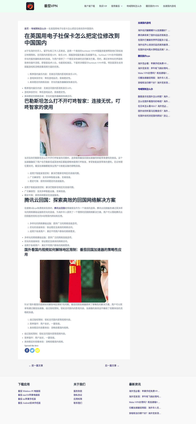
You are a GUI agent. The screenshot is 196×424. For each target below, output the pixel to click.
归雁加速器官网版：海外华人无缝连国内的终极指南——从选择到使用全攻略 (154, 78)
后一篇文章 (112, 365)
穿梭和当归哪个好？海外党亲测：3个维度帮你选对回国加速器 (154, 83)
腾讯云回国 (59, 208)
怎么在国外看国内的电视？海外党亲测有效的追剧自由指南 (154, 101)
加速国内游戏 (169, 6)
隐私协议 (78, 395)
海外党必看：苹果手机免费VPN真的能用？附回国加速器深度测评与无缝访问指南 (154, 63)
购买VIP (103, 6)
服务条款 (78, 391)
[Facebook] (27, 350)
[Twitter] (32, 350)
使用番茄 (115, 6)
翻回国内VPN (152, 6)
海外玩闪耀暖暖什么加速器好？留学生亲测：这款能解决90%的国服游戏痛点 (154, 30)
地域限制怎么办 (134, 6)
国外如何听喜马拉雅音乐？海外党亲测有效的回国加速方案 (154, 111)
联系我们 (78, 403)
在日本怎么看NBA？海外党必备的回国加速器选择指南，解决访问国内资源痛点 (154, 106)
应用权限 (78, 399)
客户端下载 (89, 6)
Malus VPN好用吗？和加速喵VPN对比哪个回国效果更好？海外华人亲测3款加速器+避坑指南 (154, 73)
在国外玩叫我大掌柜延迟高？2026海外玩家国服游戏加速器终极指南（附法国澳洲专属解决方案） (154, 49)
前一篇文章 (36, 365)
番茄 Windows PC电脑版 (29, 391)
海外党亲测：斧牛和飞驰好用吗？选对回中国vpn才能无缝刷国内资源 (154, 68)
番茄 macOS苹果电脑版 (29, 395)
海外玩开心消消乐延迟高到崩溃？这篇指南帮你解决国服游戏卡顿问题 (154, 45)
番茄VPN (51, 6)
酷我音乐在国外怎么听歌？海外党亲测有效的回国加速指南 (154, 96)
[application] (121, 6)
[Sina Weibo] (37, 350)
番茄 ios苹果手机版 (27, 399)
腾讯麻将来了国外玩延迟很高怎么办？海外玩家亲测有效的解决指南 (154, 35)
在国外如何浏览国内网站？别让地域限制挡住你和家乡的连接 (154, 116)
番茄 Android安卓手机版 (29, 403)
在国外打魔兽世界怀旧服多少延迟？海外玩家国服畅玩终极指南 (154, 40)
